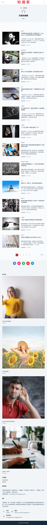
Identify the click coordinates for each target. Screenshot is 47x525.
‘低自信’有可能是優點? (6, 321)
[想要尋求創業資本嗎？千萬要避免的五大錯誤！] (10, 94)
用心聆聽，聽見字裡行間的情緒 (8, 421)
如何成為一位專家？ (6, 471)
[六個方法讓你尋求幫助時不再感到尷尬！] (10, 223)
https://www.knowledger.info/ (22, 512)
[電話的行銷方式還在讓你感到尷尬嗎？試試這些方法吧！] (10, 149)
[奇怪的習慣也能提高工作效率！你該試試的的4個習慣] (10, 205)
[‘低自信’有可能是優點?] (23, 297)
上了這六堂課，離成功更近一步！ (30, 127)
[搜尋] (44, 2)
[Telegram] (32, 263)
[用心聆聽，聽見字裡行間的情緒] (23, 397)
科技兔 (4, 482)
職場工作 (24, 50)
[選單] (2, 2)
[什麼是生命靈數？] (23, 347)
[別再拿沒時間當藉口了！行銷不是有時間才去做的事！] (10, 168)
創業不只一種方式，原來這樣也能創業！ (32, 183)
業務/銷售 (23, 142)
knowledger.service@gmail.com (14, 517)
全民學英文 (5, 480)
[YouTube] (28, 263)
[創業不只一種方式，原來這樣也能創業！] (10, 187)
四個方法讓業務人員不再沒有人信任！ (31, 237)
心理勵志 (22, 125)
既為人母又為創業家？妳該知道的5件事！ (32, 71)
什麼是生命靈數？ (5, 371)
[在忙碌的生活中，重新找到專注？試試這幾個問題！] (10, 113)
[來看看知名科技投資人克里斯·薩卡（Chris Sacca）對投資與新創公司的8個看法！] (10, 38)
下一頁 (41, 254)
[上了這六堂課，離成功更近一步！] (10, 131)
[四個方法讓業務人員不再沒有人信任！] (10, 241)
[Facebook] (14, 263)
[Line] (23, 263)
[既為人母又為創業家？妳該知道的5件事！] (10, 75)
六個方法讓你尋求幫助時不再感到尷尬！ (32, 220)
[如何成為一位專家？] (23, 447)
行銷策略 (26, 161)
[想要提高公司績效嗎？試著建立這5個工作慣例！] (10, 57)
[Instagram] (19, 263)
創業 (22, 50)
